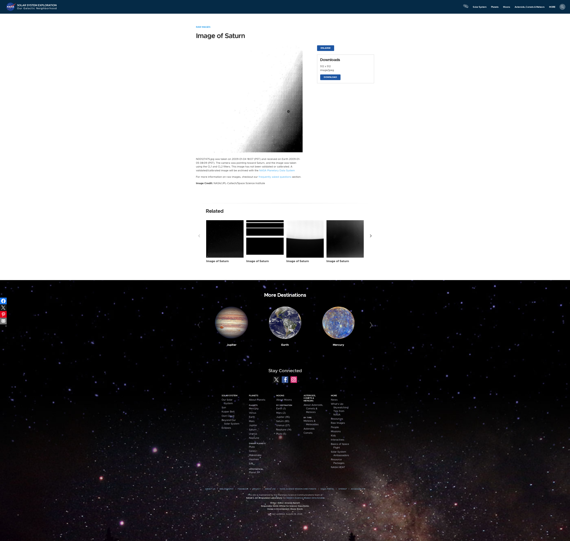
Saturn (252, 430)
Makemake (255, 455)
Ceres (252, 451)
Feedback (243, 489)
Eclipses (226, 428)
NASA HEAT (338, 467)
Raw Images (203, 27)
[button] (552, 7)
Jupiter (231, 345)
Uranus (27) (283, 425)
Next (371, 236)
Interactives (337, 440)
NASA (11, 6)
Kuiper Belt (228, 412)
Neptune (254, 438)
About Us (210, 489)
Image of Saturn (217, 261)
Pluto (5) (281, 434)
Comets (308, 433)
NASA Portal (327, 489)
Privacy (256, 489)
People (335, 427)
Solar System (229, 395)
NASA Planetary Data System (277, 170)
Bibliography (227, 489)
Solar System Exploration (37, 4)
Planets (253, 395)
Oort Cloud (228, 416)
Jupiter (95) (283, 417)
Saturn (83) (282, 421)
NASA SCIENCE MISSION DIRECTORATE (298, 489)
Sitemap (342, 489)
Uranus (253, 434)
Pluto (252, 447)
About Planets (257, 400)
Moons (280, 395)
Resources (337, 419)
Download (330, 77)
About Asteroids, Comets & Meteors (313, 408)
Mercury (338, 345)
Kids (333, 435)
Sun (224, 407)
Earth (285, 345)
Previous (199, 236)
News (334, 400)
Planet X (254, 472)
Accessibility (358, 489)
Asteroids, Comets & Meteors (310, 398)
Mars (251, 421)
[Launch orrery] (466, 7)
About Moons (284, 400)
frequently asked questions (275, 177)
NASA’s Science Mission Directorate (304, 498)
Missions (336, 431)
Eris (251, 464)
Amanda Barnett (292, 503)
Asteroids (309, 429)
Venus (252, 413)
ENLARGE (326, 48)
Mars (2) (281, 413)
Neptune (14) (283, 430)
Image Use (270, 489)
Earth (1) (281, 408)
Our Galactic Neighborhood (37, 9)
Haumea (254, 459)
